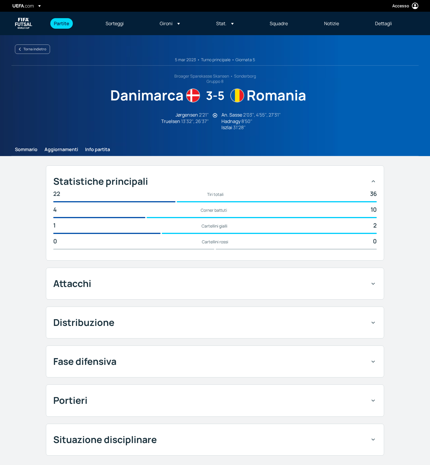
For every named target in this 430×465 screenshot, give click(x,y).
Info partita (97, 149)
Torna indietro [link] (34, 49)
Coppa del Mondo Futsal (23, 23)
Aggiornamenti (61, 149)
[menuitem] (72, 23)
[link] (61, 23)
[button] (170, 23)
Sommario (26, 149)
